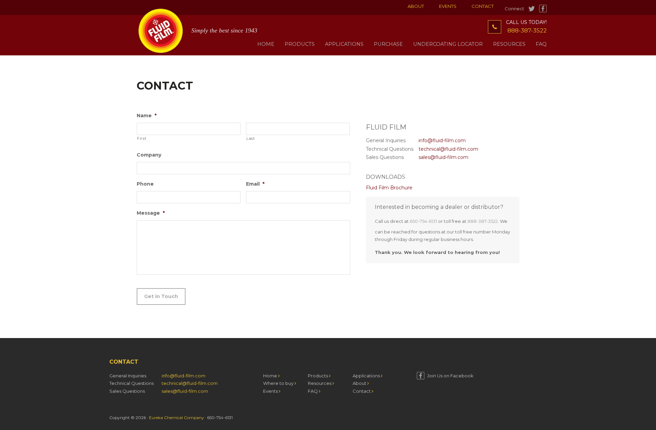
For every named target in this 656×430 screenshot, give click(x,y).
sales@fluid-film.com (443, 157)
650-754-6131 (423, 221)
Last (250, 138)
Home (270, 375)
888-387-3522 (527, 30)
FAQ (313, 391)
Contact (483, 6)
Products (318, 375)
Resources (320, 383)
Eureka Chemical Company (176, 417)
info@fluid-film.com (442, 140)
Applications (367, 375)
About (416, 6)
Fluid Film (160, 31)
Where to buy (279, 383)
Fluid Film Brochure (389, 188)
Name (146, 115)
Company (149, 155)
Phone (145, 184)
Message (151, 213)
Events (447, 6)
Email (255, 184)
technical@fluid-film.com (448, 149)
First (141, 138)
